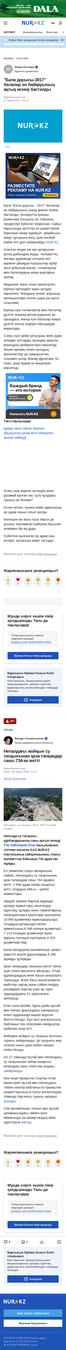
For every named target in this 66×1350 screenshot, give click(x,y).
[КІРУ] (60, 23)
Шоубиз (9, 32)
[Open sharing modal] (42, 1242)
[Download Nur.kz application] (33, 9)
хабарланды (13, 1071)
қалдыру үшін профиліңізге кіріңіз (31, 641)
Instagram (36, 699)
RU (53, 23)
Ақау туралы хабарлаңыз (33, 1313)
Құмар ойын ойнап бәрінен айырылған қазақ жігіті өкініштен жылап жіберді (28, 433)
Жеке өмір (52, 32)
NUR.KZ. (53, 242)
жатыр (26, 1122)
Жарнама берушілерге (33, 1323)
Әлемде (8, 730)
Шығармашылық (32, 32)
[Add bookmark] (59, 1242)
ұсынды (10, 1101)
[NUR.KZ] (33, 23)
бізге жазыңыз (47, 554)
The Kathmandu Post (20, 845)
